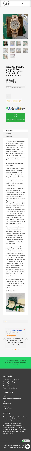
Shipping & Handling (9, 382)
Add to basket (12, 101)
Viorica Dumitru (17, 331)
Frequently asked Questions (11, 379)
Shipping (8, 133)
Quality (8, 87)
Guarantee (9, 136)
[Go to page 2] (15, 349)
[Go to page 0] (12, 349)
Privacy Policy (7, 384)
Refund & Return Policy (10, 388)
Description (9, 130)
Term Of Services (8, 386)
